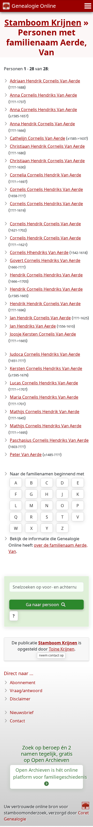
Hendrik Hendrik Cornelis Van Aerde (45, 303)
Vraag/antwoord (26, 690)
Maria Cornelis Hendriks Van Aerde (44, 397)
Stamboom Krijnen (42, 22)
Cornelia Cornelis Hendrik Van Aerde (45, 175)
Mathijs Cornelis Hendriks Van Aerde (45, 426)
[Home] (85, 805)
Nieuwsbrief (22, 712)
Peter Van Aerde (26, 454)
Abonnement (22, 682)
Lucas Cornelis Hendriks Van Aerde (44, 383)
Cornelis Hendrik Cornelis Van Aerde (45, 224)
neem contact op (51, 655)
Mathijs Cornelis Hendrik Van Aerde (44, 411)
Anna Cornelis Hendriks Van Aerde (43, 95)
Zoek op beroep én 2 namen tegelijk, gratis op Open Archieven (46, 754)
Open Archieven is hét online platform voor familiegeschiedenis (48, 773)
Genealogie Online (34, 5)
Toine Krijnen (61, 649)
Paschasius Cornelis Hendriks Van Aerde (49, 440)
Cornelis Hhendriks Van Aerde (39, 252)
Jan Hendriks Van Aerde (33, 326)
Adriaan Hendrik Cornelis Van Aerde (45, 81)
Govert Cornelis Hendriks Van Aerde (45, 260)
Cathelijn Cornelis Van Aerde (37, 138)
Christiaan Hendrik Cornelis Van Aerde (47, 146)
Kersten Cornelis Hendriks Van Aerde (46, 368)
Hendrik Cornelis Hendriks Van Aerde (46, 275)
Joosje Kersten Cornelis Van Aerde (43, 334)
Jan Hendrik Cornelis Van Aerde (40, 318)
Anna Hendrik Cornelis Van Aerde (42, 124)
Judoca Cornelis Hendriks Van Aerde (45, 354)
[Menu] (87, 6)
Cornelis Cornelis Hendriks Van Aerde (46, 189)
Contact (17, 721)
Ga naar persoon (43, 604)
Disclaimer (20, 699)
